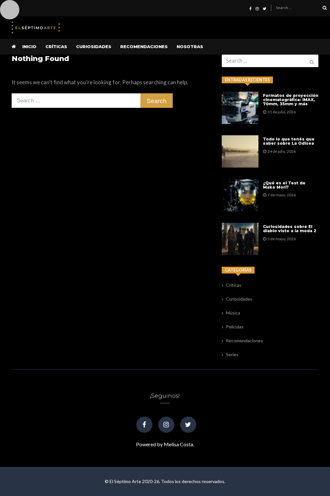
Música (233, 312)
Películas (235, 326)
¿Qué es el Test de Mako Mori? (284, 185)
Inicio (29, 46)
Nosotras (190, 46)
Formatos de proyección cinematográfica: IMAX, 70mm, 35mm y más (290, 99)
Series (232, 354)
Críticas (56, 46)
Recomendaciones (144, 46)
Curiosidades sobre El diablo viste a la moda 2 (289, 228)
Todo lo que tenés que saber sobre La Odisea (289, 141)
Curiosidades (93, 46)
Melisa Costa (178, 444)
